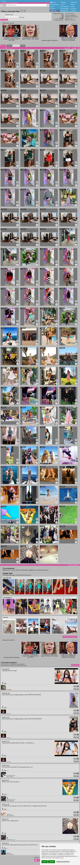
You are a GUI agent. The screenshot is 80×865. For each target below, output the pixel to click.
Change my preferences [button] (62, 861)
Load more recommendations (69, 636)
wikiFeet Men (53, 11)
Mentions (52, 9)
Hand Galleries (64, 11)
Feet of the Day (64, 6)
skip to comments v (73, 565)
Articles (62, 4)
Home (53, 2)
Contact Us (73, 11)
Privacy (73, 6)
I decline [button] (51, 861)
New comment (75, 665)
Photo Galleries (54, 4)
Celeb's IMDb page (70, 13)
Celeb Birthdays (64, 9)
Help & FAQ (73, 2)
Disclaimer (73, 9)
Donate (72, 4)
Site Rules (63, 2)
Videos (52, 6)
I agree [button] (44, 861)
